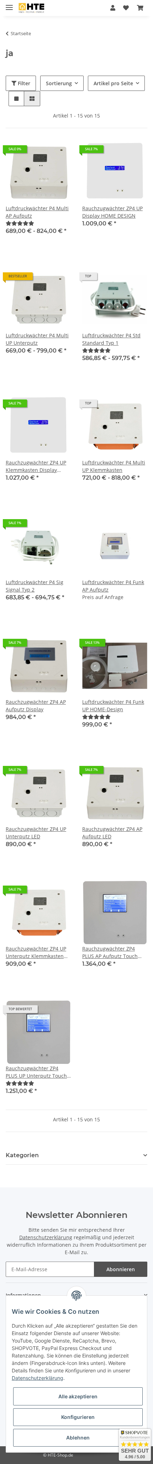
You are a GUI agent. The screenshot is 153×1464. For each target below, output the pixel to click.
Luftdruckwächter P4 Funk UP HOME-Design (113, 705)
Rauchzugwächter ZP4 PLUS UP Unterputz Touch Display (36, 1072)
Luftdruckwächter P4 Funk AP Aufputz (113, 586)
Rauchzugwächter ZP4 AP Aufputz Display (36, 705)
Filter (23, 83)
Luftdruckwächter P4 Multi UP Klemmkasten (113, 466)
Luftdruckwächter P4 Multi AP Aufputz (37, 212)
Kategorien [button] (22, 1155)
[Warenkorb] (140, 8)
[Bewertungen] (20, 223)
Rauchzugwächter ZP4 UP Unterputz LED (36, 833)
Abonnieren (120, 1269)
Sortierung (59, 83)
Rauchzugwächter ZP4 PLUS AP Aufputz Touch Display (110, 952)
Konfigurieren (78, 1417)
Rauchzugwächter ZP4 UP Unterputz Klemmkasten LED (36, 952)
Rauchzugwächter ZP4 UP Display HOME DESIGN (112, 212)
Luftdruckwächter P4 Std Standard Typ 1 (111, 339)
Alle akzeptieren (77, 1396)
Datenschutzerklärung (45, 1237)
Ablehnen (78, 1438)
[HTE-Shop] (31, 8)
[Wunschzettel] (126, 8)
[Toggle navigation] (9, 4)
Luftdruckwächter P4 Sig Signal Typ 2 (34, 586)
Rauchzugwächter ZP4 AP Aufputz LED (112, 833)
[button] (112, 8)
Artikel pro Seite (113, 83)
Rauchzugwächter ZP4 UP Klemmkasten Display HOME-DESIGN (36, 466)
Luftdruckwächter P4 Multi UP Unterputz (37, 339)
